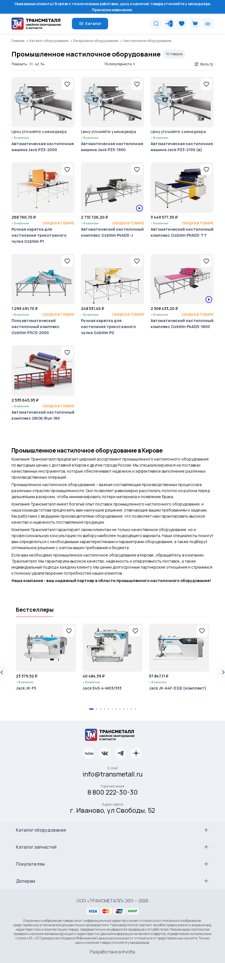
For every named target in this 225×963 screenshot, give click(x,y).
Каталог (93, 23)
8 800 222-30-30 (113, 792)
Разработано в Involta (112, 952)
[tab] (91, 709)
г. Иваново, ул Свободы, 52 (112, 810)
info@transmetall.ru (113, 773)
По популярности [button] (118, 64)
